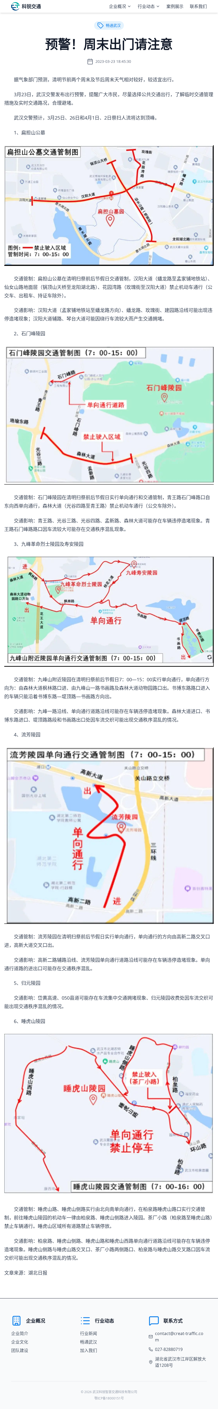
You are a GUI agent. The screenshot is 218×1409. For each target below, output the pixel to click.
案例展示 (174, 6)
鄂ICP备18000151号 (109, 1398)
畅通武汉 (88, 1342)
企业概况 (117, 6)
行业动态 (146, 6)
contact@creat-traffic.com (179, 1337)
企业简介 (19, 1333)
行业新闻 (88, 1333)
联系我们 (198, 6)
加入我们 (88, 1350)
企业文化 (19, 1342)
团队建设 (19, 1350)
